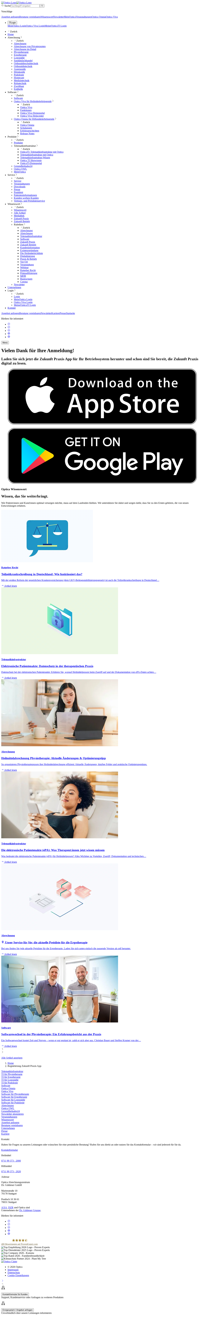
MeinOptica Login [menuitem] (23, 299)
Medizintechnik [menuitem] (21, 80)
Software (5, 1085)
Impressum (13, 1269)
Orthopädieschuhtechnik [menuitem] (26, 63)
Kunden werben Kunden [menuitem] (26, 198)
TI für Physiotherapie (11, 1074)
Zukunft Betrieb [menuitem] (22, 221)
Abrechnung (7, 1105)
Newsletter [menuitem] (19, 284)
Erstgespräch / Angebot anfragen (18, 1310)
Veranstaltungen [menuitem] (22, 183)
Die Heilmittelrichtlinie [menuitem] (31, 253)
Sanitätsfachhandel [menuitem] (23, 60)
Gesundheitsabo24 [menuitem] (23, 166)
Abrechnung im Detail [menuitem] (25, 49)
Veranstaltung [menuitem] (27, 264)
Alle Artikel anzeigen (11, 1057)
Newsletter (58, 16)
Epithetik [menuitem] (18, 89)
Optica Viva (112, 16)
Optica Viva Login (35, 25)
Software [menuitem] (12, 92)
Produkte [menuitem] (12, 136)
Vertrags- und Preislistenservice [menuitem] (29, 200)
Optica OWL (7, 1108)
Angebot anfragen (10, 16)
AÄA (4, 1207)
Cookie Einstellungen (18, 1275)
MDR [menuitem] (23, 276)
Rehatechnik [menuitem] (20, 83)
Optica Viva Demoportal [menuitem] (32, 113)
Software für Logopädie (13, 1099)
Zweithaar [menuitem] (19, 86)
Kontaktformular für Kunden (15, 1294)
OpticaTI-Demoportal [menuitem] (31, 163)
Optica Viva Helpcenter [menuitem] (32, 116)
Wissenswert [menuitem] (14, 204)
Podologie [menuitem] (19, 74)
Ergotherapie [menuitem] (20, 55)
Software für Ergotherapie (14, 1097)
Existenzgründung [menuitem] (29, 250)
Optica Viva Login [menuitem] (23, 302)
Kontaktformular (9, 1150)
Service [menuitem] (11, 175)
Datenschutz (14, 1272)
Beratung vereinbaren (30, 16)
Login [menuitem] (11, 290)
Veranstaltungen (84, 16)
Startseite (70, 313)
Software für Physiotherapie (15, 1094)
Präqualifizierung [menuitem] (28, 273)
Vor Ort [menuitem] (24, 261)
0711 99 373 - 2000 (11, 1160)
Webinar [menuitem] (24, 267)
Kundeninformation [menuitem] (30, 247)
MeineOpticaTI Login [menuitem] (25, 305)
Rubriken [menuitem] (18, 224)
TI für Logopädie (9, 1080)
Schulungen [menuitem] (26, 128)
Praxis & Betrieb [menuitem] (28, 259)
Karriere (55, 313)
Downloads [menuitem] (19, 186)
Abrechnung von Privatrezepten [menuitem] (30, 46)
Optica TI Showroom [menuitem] (31, 160)
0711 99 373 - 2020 (11, 1171)
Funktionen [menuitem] (26, 110)
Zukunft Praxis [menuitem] (21, 218)
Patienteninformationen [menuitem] (25, 195)
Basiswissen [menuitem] (26, 278)
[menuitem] (33, 101)
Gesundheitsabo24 (10, 1111)
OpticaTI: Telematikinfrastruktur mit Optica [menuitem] (41, 152)
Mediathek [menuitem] (19, 215)
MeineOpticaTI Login (56, 25)
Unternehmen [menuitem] (14, 287)
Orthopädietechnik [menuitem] (23, 66)
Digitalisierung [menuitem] (27, 256)
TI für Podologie (9, 1082)
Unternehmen (8, 1128)
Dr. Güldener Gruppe (30, 1210)
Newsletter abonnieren (12, 1114)
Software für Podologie (12, 1102)
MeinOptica (70, 16)
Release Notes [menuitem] (27, 133)
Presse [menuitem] (17, 189)
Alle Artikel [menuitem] (20, 212)
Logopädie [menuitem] (19, 57)
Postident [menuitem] (18, 192)
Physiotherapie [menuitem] (21, 52)
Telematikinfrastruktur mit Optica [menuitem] (36, 154)
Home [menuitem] (11, 34)
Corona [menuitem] (24, 281)
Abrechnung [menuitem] (14, 37)
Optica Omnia (99, 16)
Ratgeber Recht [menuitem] (28, 270)
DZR (10, 1207)
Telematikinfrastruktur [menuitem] (25, 146)
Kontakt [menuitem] (12, 308)
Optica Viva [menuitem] (26, 107)
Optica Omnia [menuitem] (27, 125)
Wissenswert (47, 16)
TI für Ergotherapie (11, 1077)
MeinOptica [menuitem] (20, 171)
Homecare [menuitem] (19, 77)
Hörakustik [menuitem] (19, 72)
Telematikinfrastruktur (12, 1071)
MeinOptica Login (17, 25)
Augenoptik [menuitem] (20, 69)
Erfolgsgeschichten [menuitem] (29, 130)
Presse (63, 313)
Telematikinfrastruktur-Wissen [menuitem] (35, 157)
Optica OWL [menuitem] (20, 169)
